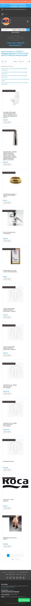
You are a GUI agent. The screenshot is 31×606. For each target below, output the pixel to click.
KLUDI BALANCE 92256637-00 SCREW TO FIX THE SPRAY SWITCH (9, 195)
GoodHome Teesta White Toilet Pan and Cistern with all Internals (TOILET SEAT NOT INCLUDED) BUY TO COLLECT (10, 115)
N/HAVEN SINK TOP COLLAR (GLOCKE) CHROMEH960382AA (10, 271)
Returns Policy (4, 588)
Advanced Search (24, 572)
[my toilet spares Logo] (8, 21)
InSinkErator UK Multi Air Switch (10, 538)
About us (5, 572)
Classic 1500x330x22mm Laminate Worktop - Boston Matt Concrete (9, 310)
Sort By (15, 61)
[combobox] (20, 29)
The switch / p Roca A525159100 (8, 500)
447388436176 (22, 6)
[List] (5, 61)
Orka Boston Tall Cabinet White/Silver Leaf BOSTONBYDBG (10, 424)
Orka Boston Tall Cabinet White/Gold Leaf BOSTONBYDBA (10, 386)
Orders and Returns (10, 574)
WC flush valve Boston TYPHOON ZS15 (9, 233)
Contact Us (19, 574)
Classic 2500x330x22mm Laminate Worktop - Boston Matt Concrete (9, 348)
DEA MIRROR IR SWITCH (8, 461)
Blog (24, 574)
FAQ (18, 572)
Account (3, 5)
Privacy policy (12, 572)
